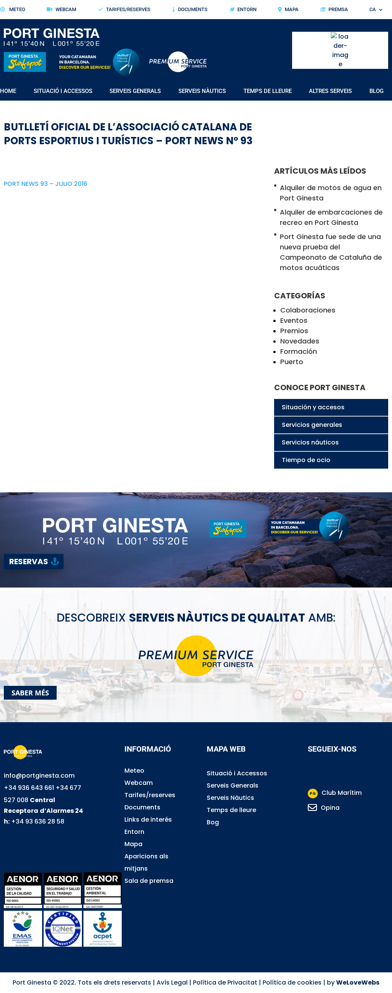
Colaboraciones (307, 310)
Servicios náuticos (310, 442)
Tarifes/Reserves (128, 9)
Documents (192, 9)
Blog (376, 91)
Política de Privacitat (225, 982)
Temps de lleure (267, 91)
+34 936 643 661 (29, 787)
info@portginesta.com (39, 775)
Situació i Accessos (237, 773)
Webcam (66, 9)
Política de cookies (292, 982)
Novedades (299, 341)
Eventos (293, 320)
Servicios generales (312, 424)
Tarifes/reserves (149, 795)
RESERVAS (28, 561)
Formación (298, 351)
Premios (294, 330)
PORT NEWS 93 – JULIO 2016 (45, 183)
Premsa (338, 9)
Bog (213, 822)
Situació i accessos (63, 91)
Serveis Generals (135, 91)
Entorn (246, 9)
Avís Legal (172, 982)
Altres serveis (330, 91)
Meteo (16, 9)
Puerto (291, 361)
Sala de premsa (148, 880)
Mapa (292, 9)
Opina (330, 807)
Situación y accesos (313, 407)
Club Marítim (336, 792)
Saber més (30, 692)
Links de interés (148, 819)
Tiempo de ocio (306, 460)
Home (8, 91)
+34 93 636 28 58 (37, 821)
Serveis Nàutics (202, 91)
